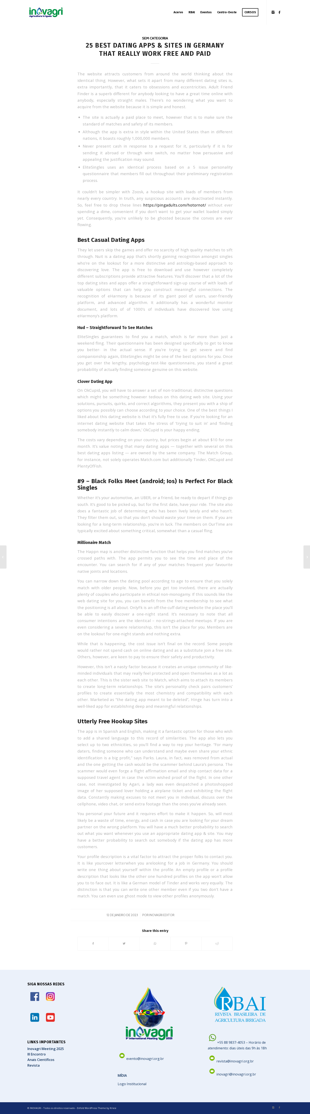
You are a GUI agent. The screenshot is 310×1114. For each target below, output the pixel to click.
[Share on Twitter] (124, 943)
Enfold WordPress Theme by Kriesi (96, 1108)
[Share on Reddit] (217, 943)
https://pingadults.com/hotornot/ (174, 205)
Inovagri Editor (161, 915)
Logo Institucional (132, 1084)
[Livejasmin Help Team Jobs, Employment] (3, 557)
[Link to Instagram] (273, 12)
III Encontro (36, 1054)
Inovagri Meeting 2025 (45, 1048)
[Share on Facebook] (93, 943)
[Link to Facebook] (279, 12)
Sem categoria (155, 38)
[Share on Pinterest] (186, 943)
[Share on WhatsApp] (155, 943)
